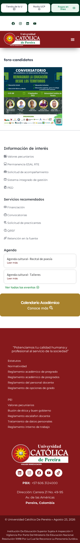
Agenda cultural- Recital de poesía (29, 259)
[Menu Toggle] (72, 39)
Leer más (12, 262)
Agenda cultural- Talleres (24, 275)
